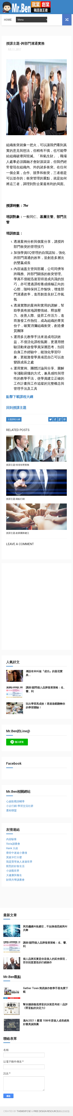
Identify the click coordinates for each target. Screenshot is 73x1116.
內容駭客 (11, 839)
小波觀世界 (12, 870)
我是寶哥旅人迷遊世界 (19, 861)
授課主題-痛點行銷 (15, 499)
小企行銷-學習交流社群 (19, 805)
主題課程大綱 (14, 419)
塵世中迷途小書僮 (16, 852)
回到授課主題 (16, 407)
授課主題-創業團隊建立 (17, 533)
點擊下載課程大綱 (19, 396)
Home (8, 19)
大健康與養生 (14, 875)
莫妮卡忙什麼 (14, 857)
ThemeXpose (24, 1111)
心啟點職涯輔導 (15, 801)
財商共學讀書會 (15, 879)
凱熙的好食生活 (15, 866)
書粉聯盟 (11, 810)
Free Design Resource (46, 1111)
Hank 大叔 (12, 848)
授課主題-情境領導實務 (17, 465)
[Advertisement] (36, 608)
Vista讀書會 (13, 843)
